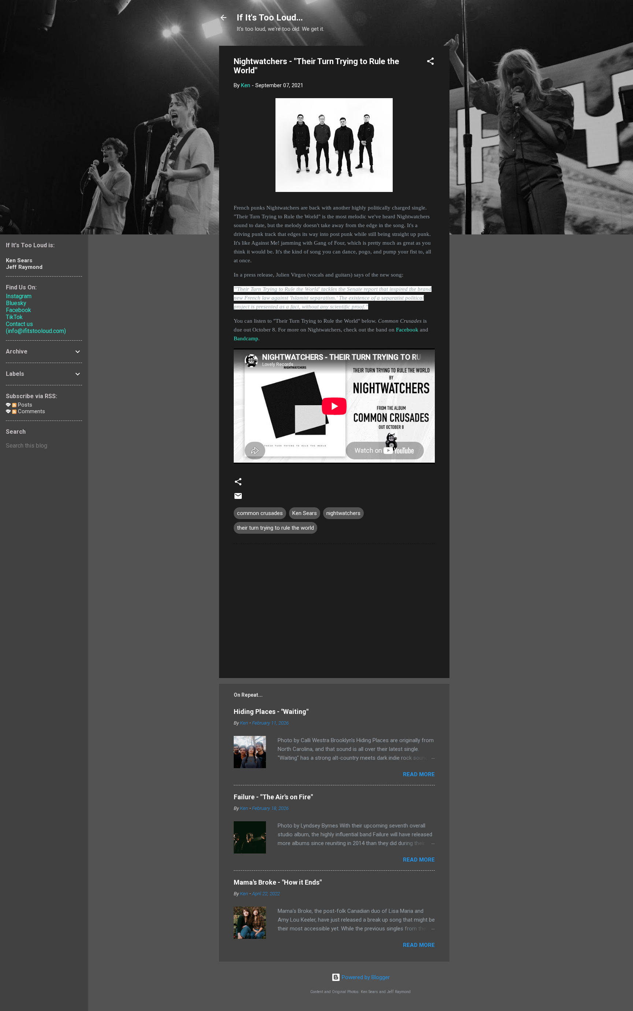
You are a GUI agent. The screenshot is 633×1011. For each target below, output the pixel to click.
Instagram (19, 296)
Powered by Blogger (365, 977)
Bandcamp (246, 338)
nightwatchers (343, 513)
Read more (419, 774)
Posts (24, 404)
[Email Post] (238, 498)
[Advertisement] (478, 156)
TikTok (14, 317)
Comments (30, 411)
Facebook (407, 330)
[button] (430, 62)
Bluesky (16, 303)
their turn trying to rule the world (275, 528)
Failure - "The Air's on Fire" (273, 797)
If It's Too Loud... (270, 17)
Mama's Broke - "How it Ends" (278, 882)
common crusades (260, 513)
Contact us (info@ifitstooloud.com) (36, 327)
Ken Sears (304, 513)
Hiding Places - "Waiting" (271, 711)
